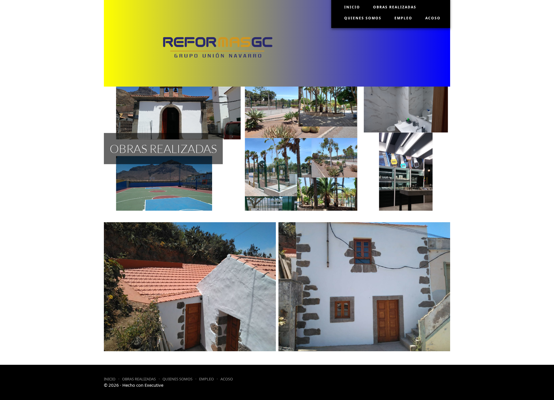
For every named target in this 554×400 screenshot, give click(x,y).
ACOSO (433, 18)
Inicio (352, 7)
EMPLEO (403, 18)
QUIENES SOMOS (362, 18)
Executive (154, 385)
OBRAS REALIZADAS (394, 7)
